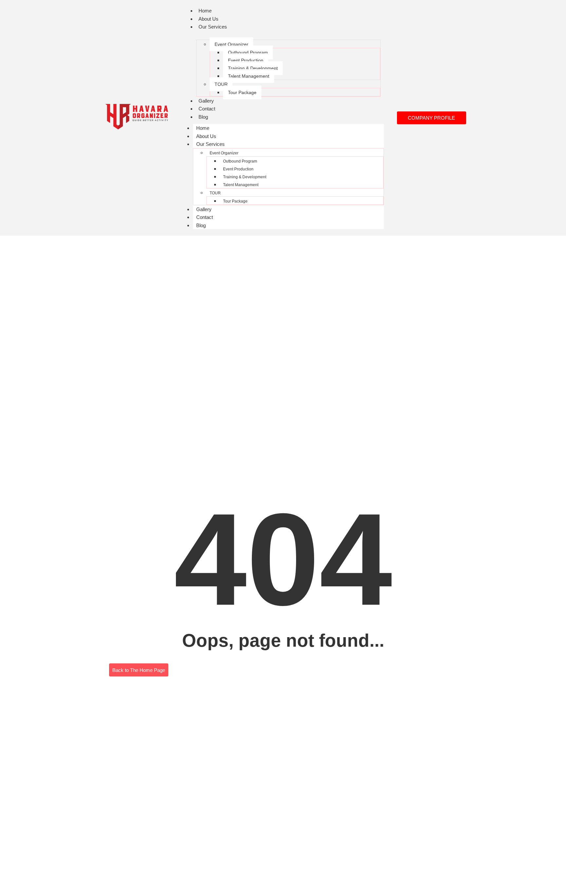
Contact (206, 108)
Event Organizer (231, 44)
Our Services (212, 26)
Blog (203, 117)
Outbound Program (248, 52)
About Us (208, 19)
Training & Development (253, 68)
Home (205, 10)
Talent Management (248, 76)
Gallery (206, 101)
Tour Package (242, 92)
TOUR (221, 84)
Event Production (245, 60)
